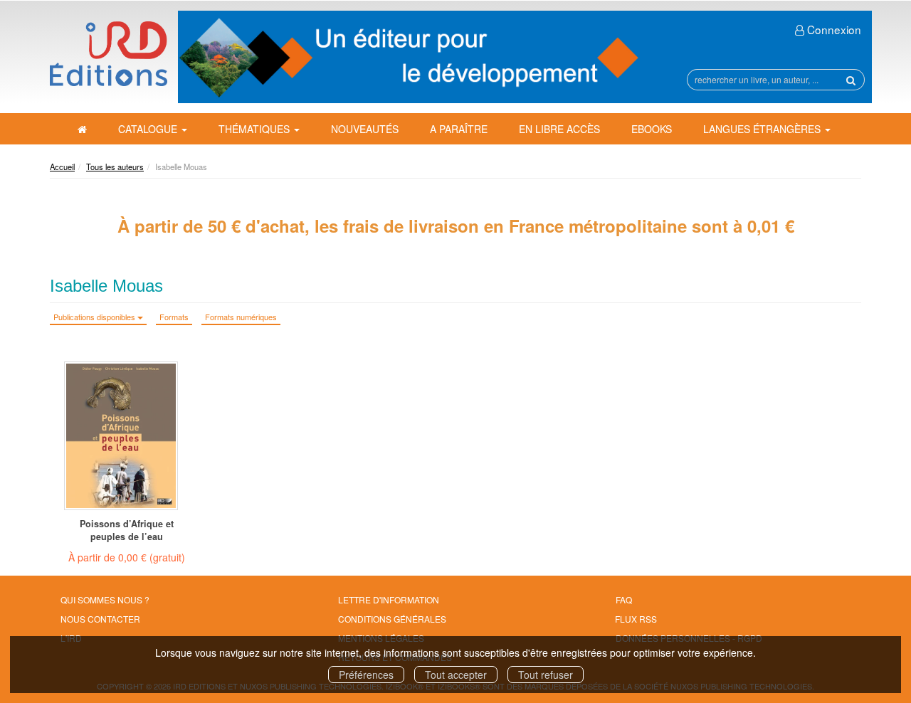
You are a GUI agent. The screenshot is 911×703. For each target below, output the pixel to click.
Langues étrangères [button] (763, 129)
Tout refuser (545, 674)
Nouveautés (365, 129)
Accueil (62, 166)
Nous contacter (100, 619)
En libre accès (559, 129)
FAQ (624, 599)
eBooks (651, 129)
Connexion (832, 29)
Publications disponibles (95, 316)
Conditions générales (392, 619)
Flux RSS (636, 619)
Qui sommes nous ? (104, 599)
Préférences (366, 674)
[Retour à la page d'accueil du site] (108, 53)
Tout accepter (456, 674)
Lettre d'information (388, 599)
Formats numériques (241, 316)
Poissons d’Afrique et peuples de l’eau (127, 530)
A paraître (459, 129)
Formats (174, 316)
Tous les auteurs (115, 166)
